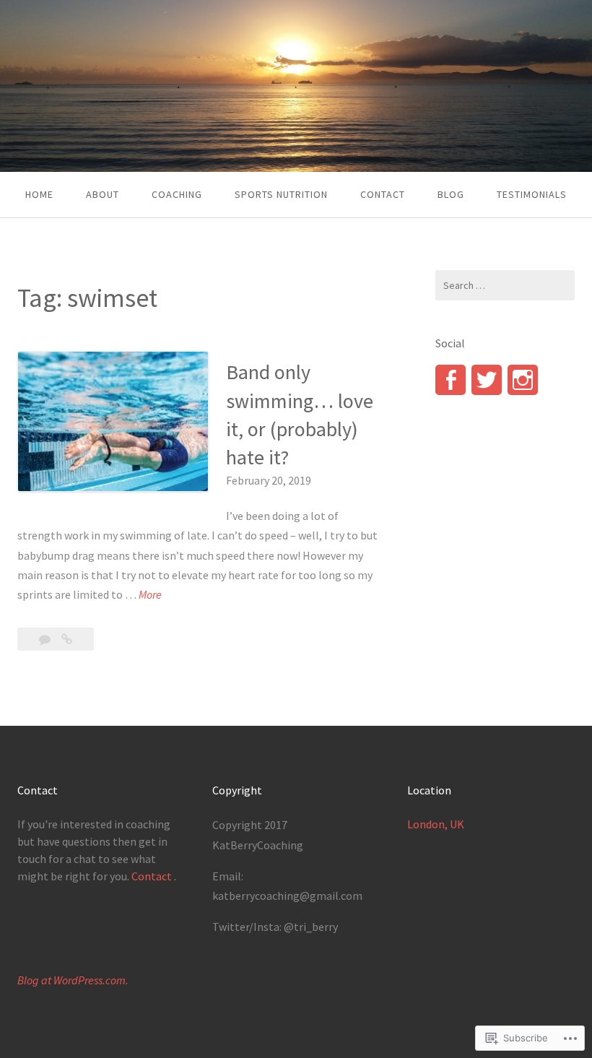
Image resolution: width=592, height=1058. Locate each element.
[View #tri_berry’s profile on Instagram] (523, 379)
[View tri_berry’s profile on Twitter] (486, 379)
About (102, 194)
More (150, 595)
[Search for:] (505, 285)
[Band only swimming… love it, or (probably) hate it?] (67, 639)
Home (39, 194)
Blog (451, 194)
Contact (382, 194)
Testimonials (532, 194)
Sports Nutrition (281, 194)
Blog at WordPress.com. (73, 980)
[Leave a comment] (46, 639)
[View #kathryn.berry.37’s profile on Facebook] (450, 379)
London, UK (435, 824)
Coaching (177, 194)
